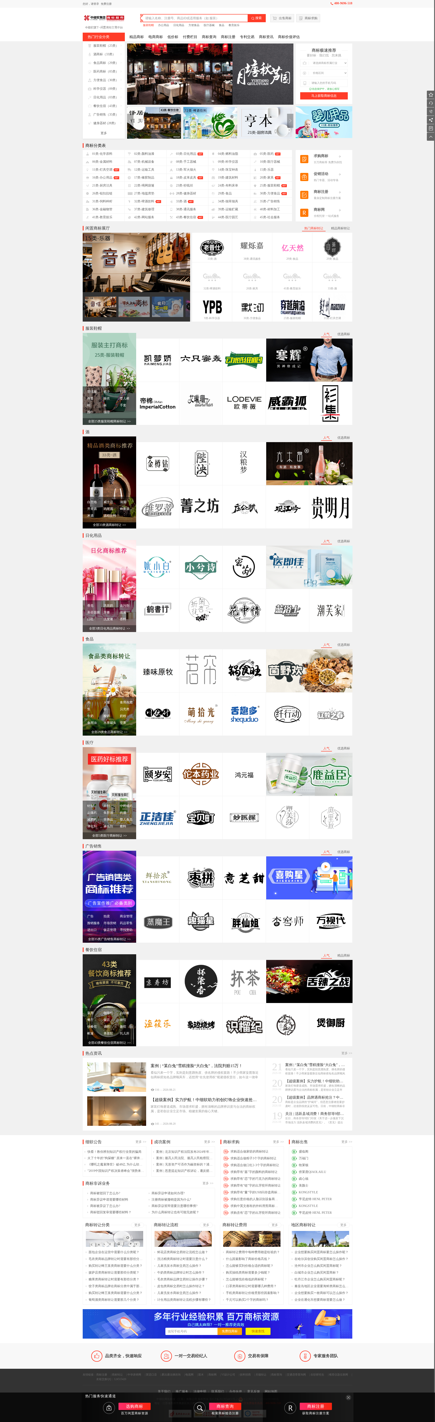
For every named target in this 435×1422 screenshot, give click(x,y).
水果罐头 (110, 722)
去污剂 (124, 605)
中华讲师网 (134, 1374)
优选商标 (343, 334)
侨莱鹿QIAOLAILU (312, 1172)
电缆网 (189, 1374)
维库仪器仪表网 (338, 1374)
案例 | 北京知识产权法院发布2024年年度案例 (184, 1151)
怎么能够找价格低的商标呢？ (246, 1279)
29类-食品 (292, 258)
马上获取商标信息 (324, 95)
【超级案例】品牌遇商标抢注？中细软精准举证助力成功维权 (315, 1097)
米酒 (90, 515)
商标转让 (117, 1374)
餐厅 (90, 1020)
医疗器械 (209, 25)
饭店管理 (110, 930)
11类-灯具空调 (332, 318)
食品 (221, 25)
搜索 (256, 18)
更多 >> (346, 1053)
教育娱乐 (234, 25)
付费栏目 (190, 37)
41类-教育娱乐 (292, 288)
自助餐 (124, 1013)
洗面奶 (108, 605)
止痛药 (92, 812)
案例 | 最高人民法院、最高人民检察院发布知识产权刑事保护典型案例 (184, 1158)
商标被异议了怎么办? (105, 1206)
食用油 (92, 722)
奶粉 (123, 716)
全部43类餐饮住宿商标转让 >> (109, 1042)
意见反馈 (253, 1391)
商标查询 (209, 37)
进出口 (92, 930)
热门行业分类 (98, 37)
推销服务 (93, 923)
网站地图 (271, 1391)
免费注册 (106, 3)
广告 (90, 916)
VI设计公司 (228, 1374)
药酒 (123, 812)
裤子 (107, 391)
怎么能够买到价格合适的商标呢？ (249, 1265)
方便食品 (193, 25)
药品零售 (126, 923)
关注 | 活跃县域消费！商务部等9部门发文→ (315, 1114)
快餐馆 (92, 1026)
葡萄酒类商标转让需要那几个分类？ (114, 1299)
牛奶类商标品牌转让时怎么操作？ (181, 1272)
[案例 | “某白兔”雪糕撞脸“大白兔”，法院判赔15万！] (116, 1077)
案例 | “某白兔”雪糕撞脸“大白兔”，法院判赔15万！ (315, 1065)
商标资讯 (266, 37)
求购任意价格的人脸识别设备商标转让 (255, 1199)
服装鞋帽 (148, 25)
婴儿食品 (126, 819)
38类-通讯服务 (252, 258)
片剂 (107, 806)
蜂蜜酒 (124, 509)
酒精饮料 (110, 515)
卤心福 (303, 1178)
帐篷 (90, 1033)
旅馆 (123, 1020)
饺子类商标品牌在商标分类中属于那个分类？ (116, 1286)
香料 (123, 619)
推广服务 (182, 1391)
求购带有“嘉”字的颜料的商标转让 (254, 1172)
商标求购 (311, 18)
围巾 (90, 412)
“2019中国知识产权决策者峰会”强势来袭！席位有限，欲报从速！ (115, 1170)
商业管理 (126, 916)
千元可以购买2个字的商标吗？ (247, 1299)
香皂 (90, 605)
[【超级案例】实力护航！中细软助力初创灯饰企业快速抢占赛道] (116, 1111)
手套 (123, 405)
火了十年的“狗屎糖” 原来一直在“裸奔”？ (115, 1158)
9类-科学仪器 (212, 318)
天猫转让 (261, 1374)
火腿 (107, 702)
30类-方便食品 (252, 318)
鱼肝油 (108, 812)
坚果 (123, 722)
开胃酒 (92, 509)
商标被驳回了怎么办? (105, 1193)
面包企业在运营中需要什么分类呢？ (114, 1252)
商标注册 (228, 37)
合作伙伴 (235, 1391)
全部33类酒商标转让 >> (109, 525)
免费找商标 (230, 1331)
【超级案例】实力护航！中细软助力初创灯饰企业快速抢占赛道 (315, 1081)
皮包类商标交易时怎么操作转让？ (181, 1286)
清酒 (123, 502)
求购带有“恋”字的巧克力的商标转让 (255, 1178)
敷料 (123, 826)
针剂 (90, 806)
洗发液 (108, 619)
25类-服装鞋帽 (292, 318)
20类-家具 (252, 288)
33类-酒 (212, 258)
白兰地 (92, 502)
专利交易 (247, 37)
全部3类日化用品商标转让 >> (109, 628)
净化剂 (92, 826)
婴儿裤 (124, 398)
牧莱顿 (303, 1165)
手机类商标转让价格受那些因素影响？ (253, 1293)
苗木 (201, 1374)
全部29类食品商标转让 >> (109, 732)
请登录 (95, 3)
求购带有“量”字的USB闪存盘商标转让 (255, 1192)
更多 (104, 133)
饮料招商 (245, 1374)
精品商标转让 (340, 228)
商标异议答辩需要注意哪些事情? (174, 1206)
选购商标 (134, 1406)
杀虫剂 (108, 826)
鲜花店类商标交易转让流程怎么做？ (182, 1252)
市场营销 (110, 923)
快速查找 (258, 1331)
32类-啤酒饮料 (212, 288)
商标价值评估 (289, 37)
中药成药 (126, 806)
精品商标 (136, 37)
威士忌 (108, 502)
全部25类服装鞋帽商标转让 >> (109, 421)
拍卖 (107, 916)
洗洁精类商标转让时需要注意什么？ (182, 1259)
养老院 (108, 1033)
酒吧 (107, 1026)
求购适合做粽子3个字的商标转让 (253, 1158)
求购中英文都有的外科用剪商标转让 (255, 1206)
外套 (90, 398)
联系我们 (217, 1391)
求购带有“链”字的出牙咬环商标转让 (255, 1185)
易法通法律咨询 (171, 1374)
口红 (90, 619)
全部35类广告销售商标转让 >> (109, 939)
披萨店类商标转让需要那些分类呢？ (114, 1272)
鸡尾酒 (108, 509)
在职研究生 (317, 1374)
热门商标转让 (313, 228)
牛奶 (90, 716)
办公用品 (163, 25)
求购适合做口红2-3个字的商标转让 (254, 1165)
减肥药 (92, 819)
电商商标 (155, 37)
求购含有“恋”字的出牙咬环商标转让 (255, 1212)
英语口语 (151, 1374)
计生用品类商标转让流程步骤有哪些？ (184, 1299)
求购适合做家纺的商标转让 (249, 1151)
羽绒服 (92, 391)
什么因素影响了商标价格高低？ (248, 1259)
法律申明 (199, 1391)
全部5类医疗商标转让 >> (109, 835)
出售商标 (285, 18)
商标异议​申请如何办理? (168, 1193)
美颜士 (303, 1185)
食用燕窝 (126, 702)
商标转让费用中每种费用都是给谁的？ (253, 1252)
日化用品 (178, 25)
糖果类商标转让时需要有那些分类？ (114, 1279)
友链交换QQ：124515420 (111, 1379)
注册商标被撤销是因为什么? (171, 1199)
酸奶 (107, 716)
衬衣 (123, 391)
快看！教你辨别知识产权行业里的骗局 (114, 1151)
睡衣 (107, 398)
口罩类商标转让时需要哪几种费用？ (251, 1286)
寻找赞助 (126, 930)
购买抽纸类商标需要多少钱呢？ (248, 1272)
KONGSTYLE (308, 1192)
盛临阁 (303, 1151)
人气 (326, 334)
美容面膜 (93, 612)
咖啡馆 (108, 1013)
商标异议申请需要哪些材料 (109, 1199)
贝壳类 (124, 709)
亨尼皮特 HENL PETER (315, 1199)
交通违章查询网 (296, 1374)
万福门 (303, 1158)
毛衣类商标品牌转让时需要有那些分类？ (116, 1259)
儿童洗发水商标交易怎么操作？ (179, 1265)
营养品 (108, 819)
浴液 (123, 612)
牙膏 (107, 612)
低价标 (172, 37)
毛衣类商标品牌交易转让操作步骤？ (182, 1279)
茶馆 (123, 1026)
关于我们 (164, 1391)
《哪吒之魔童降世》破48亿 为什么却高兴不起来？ (115, 1164)
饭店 (107, 1020)
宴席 (90, 1013)
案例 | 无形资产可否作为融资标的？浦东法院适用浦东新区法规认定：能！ (184, 1164)
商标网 (212, 1374)
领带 (107, 412)
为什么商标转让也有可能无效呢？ (175, 1212)
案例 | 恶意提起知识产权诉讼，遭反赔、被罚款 (184, 1170)
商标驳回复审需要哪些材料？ (110, 1212)
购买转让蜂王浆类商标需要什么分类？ (116, 1265)
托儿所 (124, 1033)
